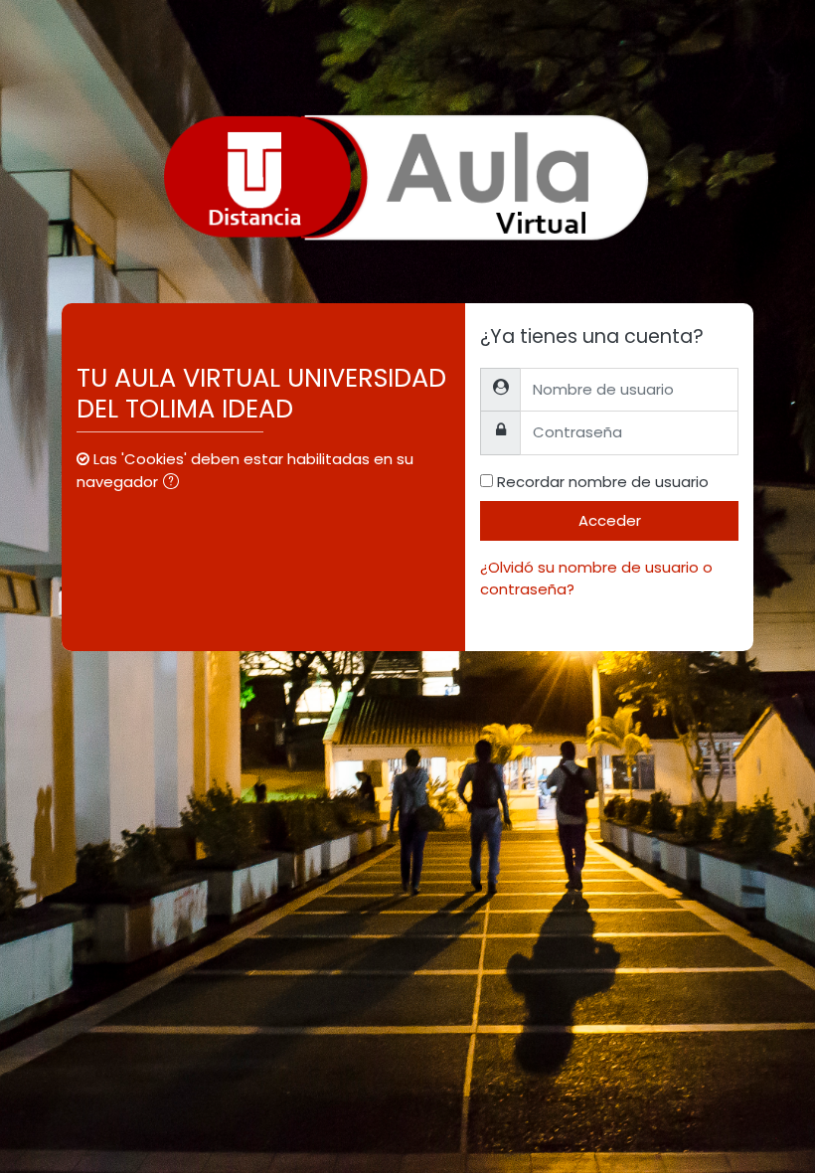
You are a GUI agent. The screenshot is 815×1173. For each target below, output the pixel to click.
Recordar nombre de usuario (603, 481)
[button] (175, 483)
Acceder (609, 520)
